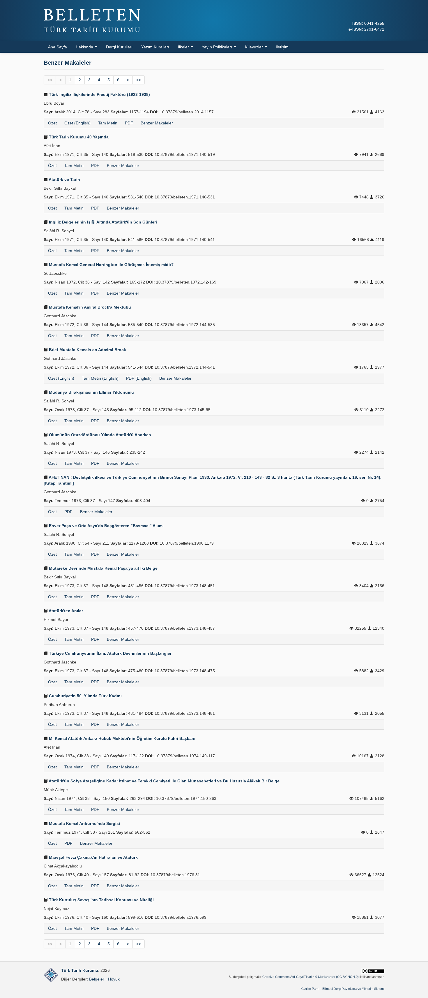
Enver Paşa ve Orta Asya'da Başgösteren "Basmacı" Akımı (106, 525)
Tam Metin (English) (100, 378)
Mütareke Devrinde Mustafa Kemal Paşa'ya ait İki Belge (103, 568)
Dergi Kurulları (119, 47)
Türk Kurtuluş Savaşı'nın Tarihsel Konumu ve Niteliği (101, 899)
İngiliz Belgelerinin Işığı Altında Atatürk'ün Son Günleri (102, 222)
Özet (52, 123)
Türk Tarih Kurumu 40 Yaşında (78, 137)
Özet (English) (77, 123)
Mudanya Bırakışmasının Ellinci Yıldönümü (91, 392)
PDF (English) (139, 378)
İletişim (282, 47)
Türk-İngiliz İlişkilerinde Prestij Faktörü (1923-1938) (99, 94)
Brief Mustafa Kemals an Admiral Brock (87, 349)
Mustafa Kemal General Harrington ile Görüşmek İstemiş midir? (111, 264)
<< (49, 80)
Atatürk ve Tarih (64, 179)
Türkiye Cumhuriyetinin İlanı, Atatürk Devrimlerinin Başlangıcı (109, 653)
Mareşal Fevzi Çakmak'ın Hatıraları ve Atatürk (93, 857)
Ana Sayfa (57, 47)
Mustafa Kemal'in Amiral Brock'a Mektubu (89, 307)
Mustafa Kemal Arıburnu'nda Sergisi (84, 823)
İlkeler (184, 47)
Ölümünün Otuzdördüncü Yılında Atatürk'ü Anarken (99, 434)
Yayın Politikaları (217, 47)
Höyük (114, 979)
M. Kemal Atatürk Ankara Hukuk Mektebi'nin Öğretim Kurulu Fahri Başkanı (121, 738)
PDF (129, 123)
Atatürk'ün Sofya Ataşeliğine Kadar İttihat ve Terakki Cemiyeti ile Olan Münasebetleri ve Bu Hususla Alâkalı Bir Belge (164, 781)
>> (138, 80)
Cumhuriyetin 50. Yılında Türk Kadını (85, 696)
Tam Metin (107, 123)
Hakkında (85, 47)
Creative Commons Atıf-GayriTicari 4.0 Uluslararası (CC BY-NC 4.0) (310, 976)
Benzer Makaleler (157, 123)
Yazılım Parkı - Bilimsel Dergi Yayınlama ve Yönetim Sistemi (342, 988)
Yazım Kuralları (155, 47)
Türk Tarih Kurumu (79, 970)
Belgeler (96, 979)
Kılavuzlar (254, 47)
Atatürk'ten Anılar (65, 610)
